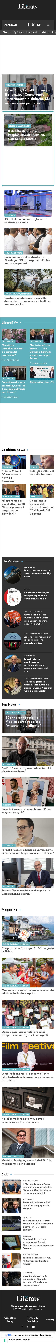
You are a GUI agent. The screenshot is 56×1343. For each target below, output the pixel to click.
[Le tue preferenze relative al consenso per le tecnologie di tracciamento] (4, 1340)
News (6, 32)
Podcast (31, 32)
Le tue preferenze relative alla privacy (31, 1335)
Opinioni (18, 32)
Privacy (50, 1320)
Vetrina (44, 32)
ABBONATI (10, 25)
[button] (22, 1327)
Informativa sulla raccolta (16, 1339)
